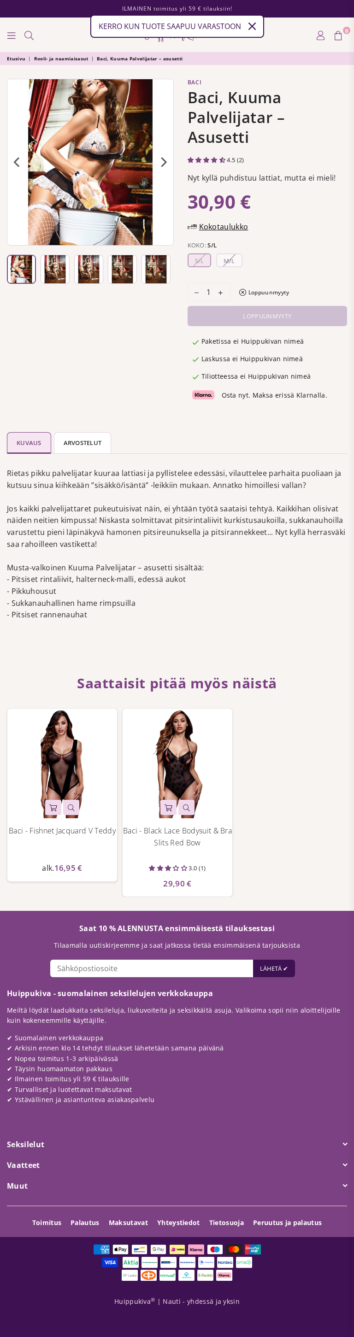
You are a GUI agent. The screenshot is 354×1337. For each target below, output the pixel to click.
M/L (229, 261)
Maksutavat (128, 1222)
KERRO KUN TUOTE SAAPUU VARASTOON (170, 26)
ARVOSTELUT (83, 443)
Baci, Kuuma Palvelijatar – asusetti (140, 58)
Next (164, 162)
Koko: (202, 245)
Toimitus (47, 1222)
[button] (207, 160)
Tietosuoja (226, 1222)
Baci (195, 82)
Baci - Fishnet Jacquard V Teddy (62, 831)
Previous (16, 162)
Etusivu (16, 58)
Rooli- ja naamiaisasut (61, 58)
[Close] (252, 26)
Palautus (85, 1222)
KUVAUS (29, 443)
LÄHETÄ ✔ (274, 968)
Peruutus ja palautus (287, 1222)
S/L (199, 261)
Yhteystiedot (178, 1222)
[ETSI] (29, 35)
